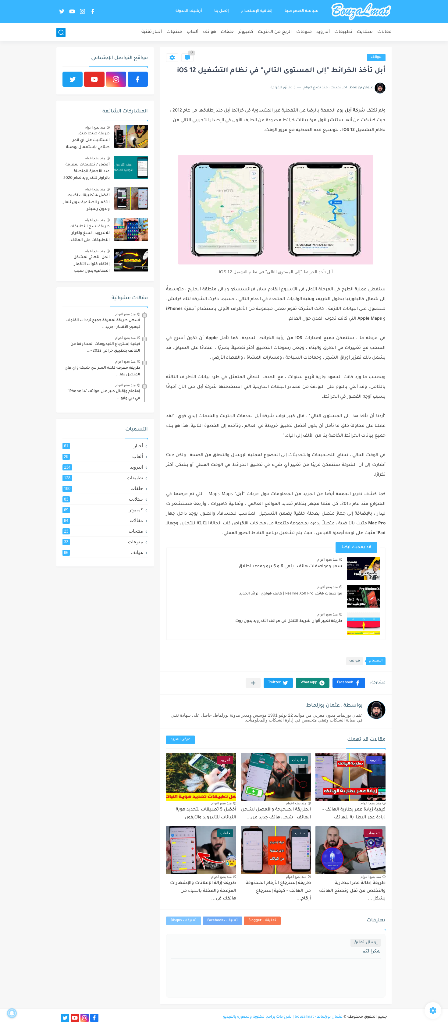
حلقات (227, 32)
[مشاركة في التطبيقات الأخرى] (253, 683)
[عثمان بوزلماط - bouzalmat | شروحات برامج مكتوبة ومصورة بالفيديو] (361, 11)
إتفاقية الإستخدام (256, 11)
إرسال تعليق (366, 942)
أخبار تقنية (151, 32)
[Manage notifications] (12, 1013)
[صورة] (131, 136)
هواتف (209, 32)
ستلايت (365, 32)
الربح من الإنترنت (275, 32)
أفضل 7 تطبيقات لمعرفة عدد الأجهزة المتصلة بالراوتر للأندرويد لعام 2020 (86, 172)
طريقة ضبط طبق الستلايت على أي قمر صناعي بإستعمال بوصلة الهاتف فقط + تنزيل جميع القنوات (87, 141)
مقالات (384, 32)
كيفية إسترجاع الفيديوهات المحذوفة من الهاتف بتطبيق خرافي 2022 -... (105, 347)
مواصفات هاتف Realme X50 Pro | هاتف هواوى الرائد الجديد (290, 594)
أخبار (103, 445)
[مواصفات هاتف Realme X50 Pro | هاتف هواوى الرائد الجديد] (363, 596)
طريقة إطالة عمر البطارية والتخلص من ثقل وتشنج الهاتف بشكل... (352, 891)
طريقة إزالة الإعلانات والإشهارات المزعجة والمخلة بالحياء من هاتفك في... (203, 891)
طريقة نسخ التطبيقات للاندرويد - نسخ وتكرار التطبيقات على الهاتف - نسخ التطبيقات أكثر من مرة (89, 234)
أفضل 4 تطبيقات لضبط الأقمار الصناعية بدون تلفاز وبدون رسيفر (86, 202)
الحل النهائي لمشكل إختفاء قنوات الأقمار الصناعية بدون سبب (91, 264)
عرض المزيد (180, 740)
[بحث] (61, 32)
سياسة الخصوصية (301, 11)
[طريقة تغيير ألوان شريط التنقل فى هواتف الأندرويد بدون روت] (363, 623)
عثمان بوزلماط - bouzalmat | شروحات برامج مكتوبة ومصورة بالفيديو (283, 1017)
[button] (348, 683)
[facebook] (92, 11)
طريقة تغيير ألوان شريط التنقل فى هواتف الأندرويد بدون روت (288, 621)
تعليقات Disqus (184, 921)
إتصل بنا (221, 11)
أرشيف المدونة (189, 11)
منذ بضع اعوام (327, 559)
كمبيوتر (245, 32)
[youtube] (72, 11)
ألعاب (192, 32)
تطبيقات (343, 32)
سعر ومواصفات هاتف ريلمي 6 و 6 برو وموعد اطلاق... (288, 566)
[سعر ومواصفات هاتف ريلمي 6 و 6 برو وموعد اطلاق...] (363, 568)
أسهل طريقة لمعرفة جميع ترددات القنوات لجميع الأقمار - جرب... (103, 323)
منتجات (174, 32)
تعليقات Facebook (222, 921)
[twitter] (61, 11)
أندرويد (323, 32)
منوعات (304, 32)
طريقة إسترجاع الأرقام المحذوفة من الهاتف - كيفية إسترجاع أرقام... (278, 891)
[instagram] (82, 11)
